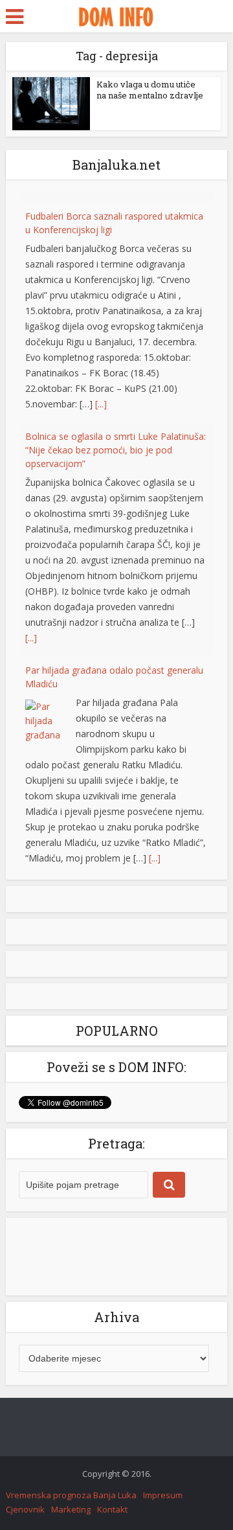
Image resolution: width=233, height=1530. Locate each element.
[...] (101, 393)
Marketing (71, 1509)
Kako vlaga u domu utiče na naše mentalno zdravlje (149, 89)
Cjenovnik (25, 1509)
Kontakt (112, 1509)
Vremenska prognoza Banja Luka (71, 1495)
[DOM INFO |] (116, 15)
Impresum (163, 1495)
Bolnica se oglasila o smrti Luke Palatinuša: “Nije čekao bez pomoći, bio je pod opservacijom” (115, 439)
